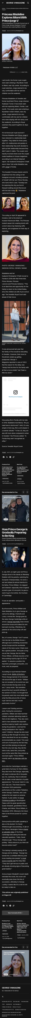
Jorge (7, 167)
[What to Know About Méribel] (15, 508)
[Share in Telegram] (10, 457)
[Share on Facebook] (3, 457)
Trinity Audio (18, 72)
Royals (4, 30)
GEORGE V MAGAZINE (15, 3)
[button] (3, 3)
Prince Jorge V (23, 135)
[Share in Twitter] (7, 457)
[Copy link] (13, 457)
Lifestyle (19, 478)
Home (3, 8)
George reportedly (13, 622)
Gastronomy (5, 478)
